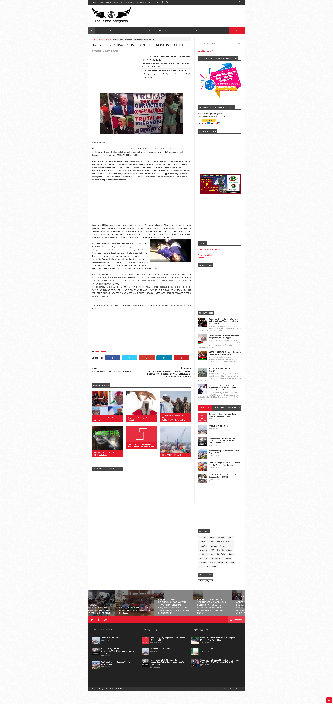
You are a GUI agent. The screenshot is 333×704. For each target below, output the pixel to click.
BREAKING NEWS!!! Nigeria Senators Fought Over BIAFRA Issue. (225, 353)
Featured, (114, 51)
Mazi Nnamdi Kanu (224, 550)
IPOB (212, 550)
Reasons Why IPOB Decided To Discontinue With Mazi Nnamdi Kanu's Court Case (222, 440)
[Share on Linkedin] (164, 358)
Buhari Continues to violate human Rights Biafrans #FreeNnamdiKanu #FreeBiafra (224, 321)
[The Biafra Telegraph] (116, 16)
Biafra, (107, 51)
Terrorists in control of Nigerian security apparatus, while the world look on (174, 417)
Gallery (150, 31)
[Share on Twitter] (129, 358)
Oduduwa (227, 558)
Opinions (136, 31)
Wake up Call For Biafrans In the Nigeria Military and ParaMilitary (217, 639)
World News (164, 31)
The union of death (209, 649)
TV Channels (117, 2)
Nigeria (231, 554)
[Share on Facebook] (112, 358)
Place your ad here (205, 255)
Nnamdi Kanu (215, 558)
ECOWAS (203, 546)
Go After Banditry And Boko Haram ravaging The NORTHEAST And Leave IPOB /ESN (219, 661)
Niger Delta (220, 554)
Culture (202, 542)
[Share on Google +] (147, 358)
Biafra (101, 39)
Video (202, 566)
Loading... (201, 257)
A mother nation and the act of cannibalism (107, 454)
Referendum (222, 562)
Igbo (230, 546)
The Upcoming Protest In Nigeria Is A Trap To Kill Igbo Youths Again (224, 464)
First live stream (129, 2)
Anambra (221, 538)
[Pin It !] (181, 358)
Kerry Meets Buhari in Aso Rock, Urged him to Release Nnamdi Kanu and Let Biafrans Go (224, 387)
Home (95, 39)
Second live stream (143, 2)
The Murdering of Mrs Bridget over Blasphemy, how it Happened (224, 336)
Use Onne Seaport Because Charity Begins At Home (164, 70)
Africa (212, 538)
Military (202, 554)
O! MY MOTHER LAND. (152, 60)
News (211, 554)
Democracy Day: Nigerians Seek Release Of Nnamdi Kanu (166, 56)
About (95, 2)
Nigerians (203, 558)
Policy (101, 2)
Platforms (108, 2)
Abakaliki (203, 538)
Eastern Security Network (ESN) (221, 542)
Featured (108, 39)
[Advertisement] (194, 13)
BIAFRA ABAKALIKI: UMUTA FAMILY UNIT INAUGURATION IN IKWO (107, 610)
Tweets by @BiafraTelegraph (209, 249)
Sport (233, 562)
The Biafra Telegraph (99, 689)
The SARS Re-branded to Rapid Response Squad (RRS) (222, 476)
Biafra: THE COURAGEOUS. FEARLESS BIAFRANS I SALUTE (138, 45)
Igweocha (203, 550)
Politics (123, 31)
